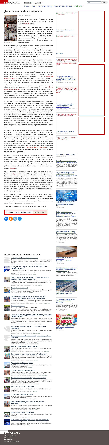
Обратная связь (8, 438)
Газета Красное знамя (23, 212)
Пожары (69, 6)
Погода (49, 6)
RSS (17, 441)
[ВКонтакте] (6, 219)
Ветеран (12, 168)
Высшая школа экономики (36, 147)
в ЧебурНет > (78, 6)
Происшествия (59, 6)
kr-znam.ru (9, 42)
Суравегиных (17, 174)
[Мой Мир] (20, 219)
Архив (34, 6)
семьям (26, 23)
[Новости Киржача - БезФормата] (10, 2)
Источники (41, 6)
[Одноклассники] (11, 219)
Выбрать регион (8, 439)
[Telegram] (15, 219)
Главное (27, 6)
